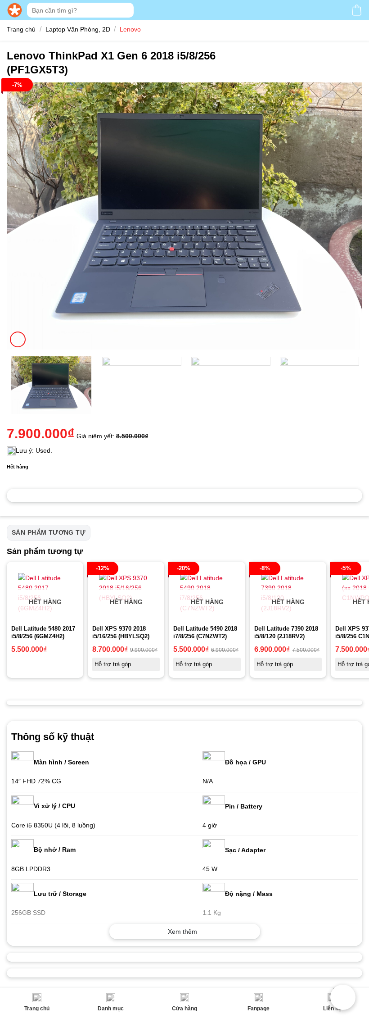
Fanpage (259, 1008)
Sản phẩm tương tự (49, 532)
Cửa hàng (184, 1008)
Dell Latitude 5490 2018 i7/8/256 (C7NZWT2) (205, 632)
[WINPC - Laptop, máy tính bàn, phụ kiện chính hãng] (14, 10)
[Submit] (126, 10)
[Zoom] (18, 339)
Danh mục (111, 1008)
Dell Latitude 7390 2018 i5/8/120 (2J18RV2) (286, 632)
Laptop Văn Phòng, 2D (77, 29)
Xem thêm (182, 931)
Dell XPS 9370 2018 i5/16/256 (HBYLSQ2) (120, 632)
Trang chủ (37, 1008)
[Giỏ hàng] (356, 10)
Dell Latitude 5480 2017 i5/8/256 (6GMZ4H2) (43, 632)
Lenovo (130, 29)
